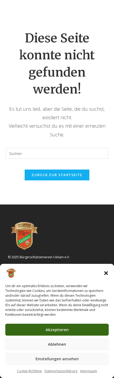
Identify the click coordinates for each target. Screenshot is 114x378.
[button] (106, 273)
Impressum (88, 371)
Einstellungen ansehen (57, 358)
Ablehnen (57, 344)
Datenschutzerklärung (61, 371)
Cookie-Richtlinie (29, 371)
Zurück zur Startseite (57, 174)
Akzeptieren (57, 329)
